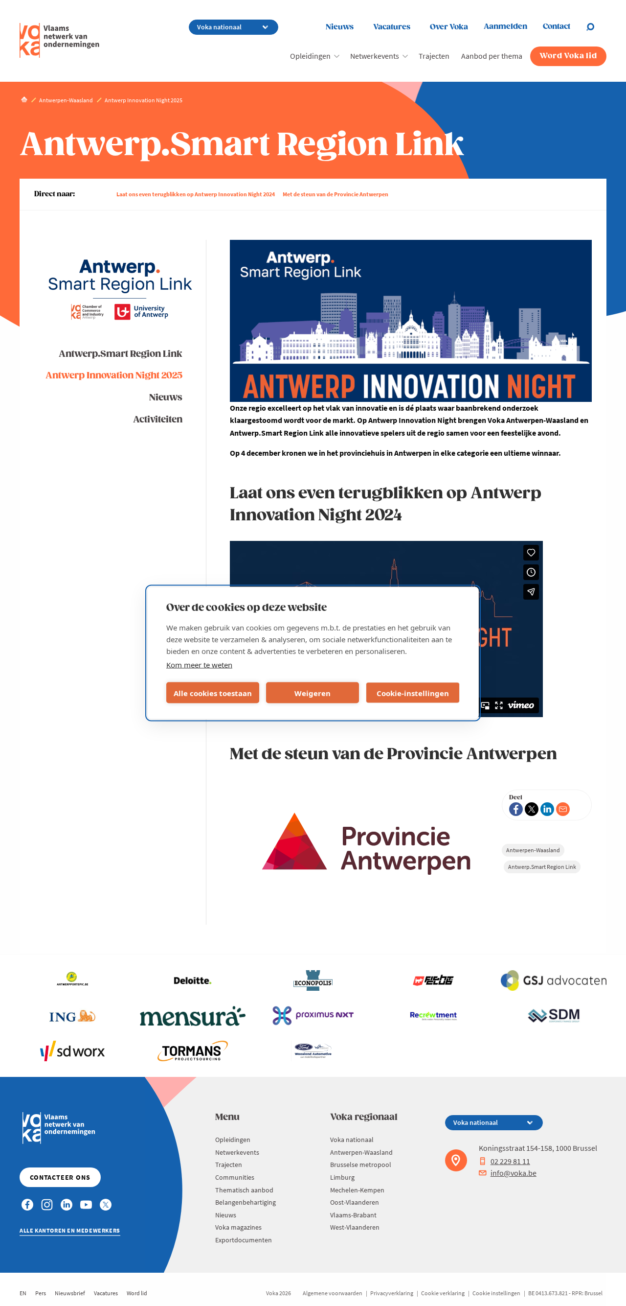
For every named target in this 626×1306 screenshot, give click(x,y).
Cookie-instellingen (413, 693)
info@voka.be (514, 1173)
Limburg (342, 1177)
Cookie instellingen (496, 1293)
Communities (234, 1177)
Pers (40, 1293)
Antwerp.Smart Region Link (120, 354)
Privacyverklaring (391, 1293)
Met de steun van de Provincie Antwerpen (335, 194)
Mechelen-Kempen (357, 1190)
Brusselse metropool (360, 1164)
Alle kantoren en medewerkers (70, 1230)
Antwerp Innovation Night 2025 (113, 376)
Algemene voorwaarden (332, 1293)
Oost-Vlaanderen (354, 1202)
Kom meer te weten (199, 665)
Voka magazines (238, 1227)
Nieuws (340, 27)
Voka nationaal (352, 1139)
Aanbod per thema (491, 56)
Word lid (137, 1293)
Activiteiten (157, 420)
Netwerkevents (374, 56)
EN (23, 1293)
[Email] (563, 809)
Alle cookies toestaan (213, 693)
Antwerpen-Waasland (533, 850)
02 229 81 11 (510, 1161)
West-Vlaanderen (355, 1227)
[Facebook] (516, 809)
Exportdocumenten (243, 1240)
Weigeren (312, 693)
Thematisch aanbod (244, 1190)
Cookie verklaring (443, 1293)
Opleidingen (310, 56)
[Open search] (596, 27)
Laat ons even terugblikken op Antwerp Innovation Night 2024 (195, 194)
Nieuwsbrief (70, 1293)
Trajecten (434, 56)
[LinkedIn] (547, 809)
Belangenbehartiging (245, 1202)
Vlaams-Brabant (353, 1215)
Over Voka (449, 27)
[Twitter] (531, 809)
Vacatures (391, 27)
